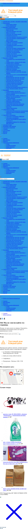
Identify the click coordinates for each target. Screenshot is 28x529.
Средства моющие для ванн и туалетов (16, 37)
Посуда (5, 133)
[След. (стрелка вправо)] (2, 528)
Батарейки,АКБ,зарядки (9, 126)
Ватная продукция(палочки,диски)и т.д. (16, 87)
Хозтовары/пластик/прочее (13, 102)
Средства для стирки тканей (13, 34)
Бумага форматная (11, 25)
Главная (5, 138)
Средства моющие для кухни (14, 31)
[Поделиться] (3, 527)
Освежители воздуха (11, 35)
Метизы (5, 131)
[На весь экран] (2, 527)
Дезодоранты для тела (12, 66)
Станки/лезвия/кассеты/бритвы (14, 83)
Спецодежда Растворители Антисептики (17, 111)
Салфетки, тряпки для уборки (14, 99)
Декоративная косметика (12, 67)
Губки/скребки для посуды (13, 91)
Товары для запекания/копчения (14, 105)
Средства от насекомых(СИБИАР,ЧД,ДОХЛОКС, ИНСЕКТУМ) (16, 122)
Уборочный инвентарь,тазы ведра (15, 104)
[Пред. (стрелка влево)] (0, 528)
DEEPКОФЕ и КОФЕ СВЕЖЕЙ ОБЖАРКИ (15, 21)
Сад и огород (6, 130)
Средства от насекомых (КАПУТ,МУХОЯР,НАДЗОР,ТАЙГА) (16, 118)
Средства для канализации (13, 52)
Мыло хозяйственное (11, 41)
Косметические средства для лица (15, 78)
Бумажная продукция (12, 28)
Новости (5, 141)
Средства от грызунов (9, 127)
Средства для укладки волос (13, 80)
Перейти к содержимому (6, 0)
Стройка (5, 129)
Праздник (8, 106)
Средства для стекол (11, 44)
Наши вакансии (10, 147)
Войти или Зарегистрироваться (11, 3)
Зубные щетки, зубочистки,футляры (15, 62)
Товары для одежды (11, 53)
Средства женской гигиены (13, 70)
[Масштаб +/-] (0, 527)
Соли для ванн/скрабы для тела (14, 88)
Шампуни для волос (11, 69)
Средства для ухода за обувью (14, 55)
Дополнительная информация (11, 142)
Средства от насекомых (9, 115)
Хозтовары (6, 90)
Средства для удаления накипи (14, 49)
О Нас (7, 144)
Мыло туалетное (10, 32)
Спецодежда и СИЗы (8, 109)
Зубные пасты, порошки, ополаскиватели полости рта (13, 64)
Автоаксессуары (7, 125)
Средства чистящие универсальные (15, 48)
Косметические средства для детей (15, 77)
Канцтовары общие (11, 24)
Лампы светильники (11, 108)
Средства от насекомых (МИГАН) (15, 116)
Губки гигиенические (12, 85)
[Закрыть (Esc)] (5, 527)
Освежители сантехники (12, 51)
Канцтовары (6, 23)
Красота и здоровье (8, 58)
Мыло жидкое (10, 30)
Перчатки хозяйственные (13, 101)
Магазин (6, 140)
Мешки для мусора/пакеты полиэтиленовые (13, 97)
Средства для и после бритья (13, 84)
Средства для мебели (11, 56)
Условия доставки (11, 145)
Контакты (8, 148)
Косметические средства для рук (14, 81)
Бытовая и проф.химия (9, 27)
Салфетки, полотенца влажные (14, 42)
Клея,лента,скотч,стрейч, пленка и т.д (16, 95)
